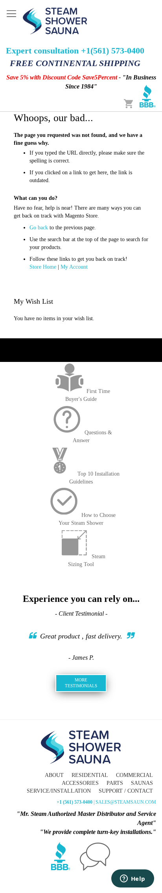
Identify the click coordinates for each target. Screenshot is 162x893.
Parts (115, 783)
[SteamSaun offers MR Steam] (55, 20)
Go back (38, 228)
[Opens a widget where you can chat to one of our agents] (132, 879)
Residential (90, 775)
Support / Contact (126, 791)
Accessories (80, 783)
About (54, 775)
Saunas (142, 783)
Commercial (134, 775)
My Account (74, 267)
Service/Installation (59, 791)
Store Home (42, 267)
